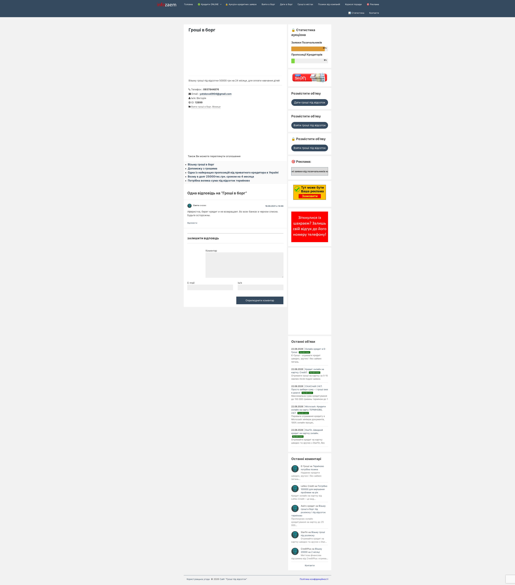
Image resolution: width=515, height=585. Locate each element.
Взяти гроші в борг (201, 106)
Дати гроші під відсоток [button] (309, 102)
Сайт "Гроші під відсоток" (233, 579)
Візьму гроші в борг (201, 164)
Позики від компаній (329, 4)
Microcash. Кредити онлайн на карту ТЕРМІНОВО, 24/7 (308, 409)
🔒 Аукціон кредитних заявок (241, 4)
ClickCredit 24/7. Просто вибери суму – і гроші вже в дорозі (309, 389)
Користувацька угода (198, 579)
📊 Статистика (356, 13)
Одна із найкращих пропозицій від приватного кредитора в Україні (233, 172)
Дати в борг (286, 4)
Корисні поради (353, 4)
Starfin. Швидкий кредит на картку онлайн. (307, 433)
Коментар (211, 250)
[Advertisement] (235, 55)
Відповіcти (192, 223)
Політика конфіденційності (314, 579)
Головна (188, 4)
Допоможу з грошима (202, 168)
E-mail (190, 282)
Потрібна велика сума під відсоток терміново (219, 180)
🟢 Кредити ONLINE (208, 4)
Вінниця (216, 106)
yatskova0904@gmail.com (215, 93)
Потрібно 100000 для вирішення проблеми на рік (314, 489)
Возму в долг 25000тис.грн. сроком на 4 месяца (221, 176)
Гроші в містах (305, 4)
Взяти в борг (268, 4)
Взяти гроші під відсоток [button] (310, 125)
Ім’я (240, 282)
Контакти (374, 13)
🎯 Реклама (373, 4)
